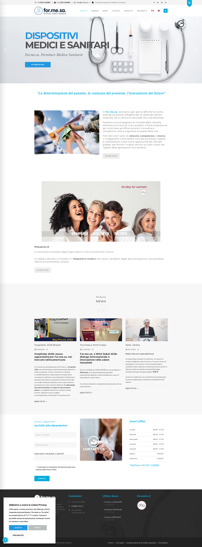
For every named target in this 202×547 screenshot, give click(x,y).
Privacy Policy (51, 470)
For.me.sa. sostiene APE (113, 502)
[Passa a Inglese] (159, 11)
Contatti (116, 11)
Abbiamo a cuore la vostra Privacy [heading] (28, 505)
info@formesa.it (77, 506)
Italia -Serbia (133, 345)
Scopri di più (111, 156)
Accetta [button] (18, 528)
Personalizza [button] (18, 535)
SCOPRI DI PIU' (37, 65)
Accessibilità (163, 543)
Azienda (95, 11)
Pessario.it (142, 11)
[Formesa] (50, 11)
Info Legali (120, 543)
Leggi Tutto (39, 401)
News (105, 11)
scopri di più (43, 270)
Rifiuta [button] (37, 528)
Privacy (111, 543)
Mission (83, 11)
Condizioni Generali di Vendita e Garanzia (110, 2)
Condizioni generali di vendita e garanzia (141, 543)
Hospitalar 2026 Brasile (47, 345)
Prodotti (128, 11)
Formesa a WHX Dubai (93, 345)
